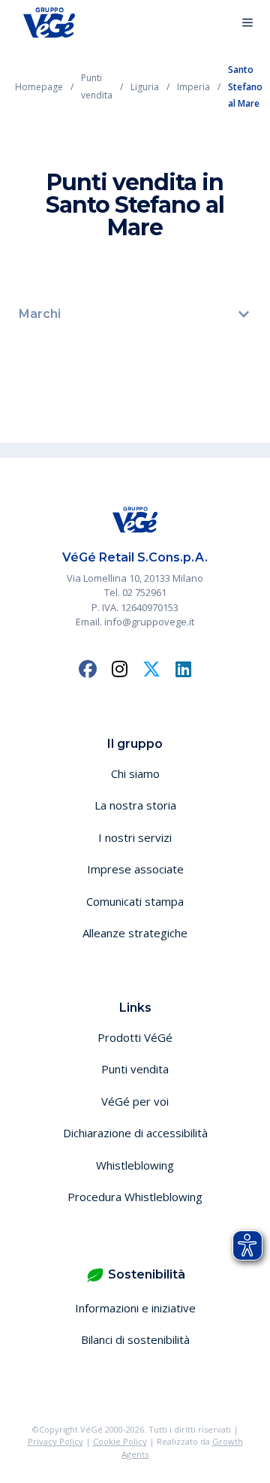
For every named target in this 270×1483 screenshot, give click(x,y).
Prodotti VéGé (135, 1037)
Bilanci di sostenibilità (135, 1339)
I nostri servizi (135, 837)
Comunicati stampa (135, 901)
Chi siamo (135, 773)
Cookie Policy (120, 1441)
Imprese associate (135, 868)
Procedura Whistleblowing (135, 1196)
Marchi (40, 314)
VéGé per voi (135, 1101)
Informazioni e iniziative (135, 1307)
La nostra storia (135, 805)
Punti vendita (135, 1068)
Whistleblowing (135, 1165)
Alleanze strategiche (135, 932)
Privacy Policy (55, 1441)
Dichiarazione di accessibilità (135, 1132)
